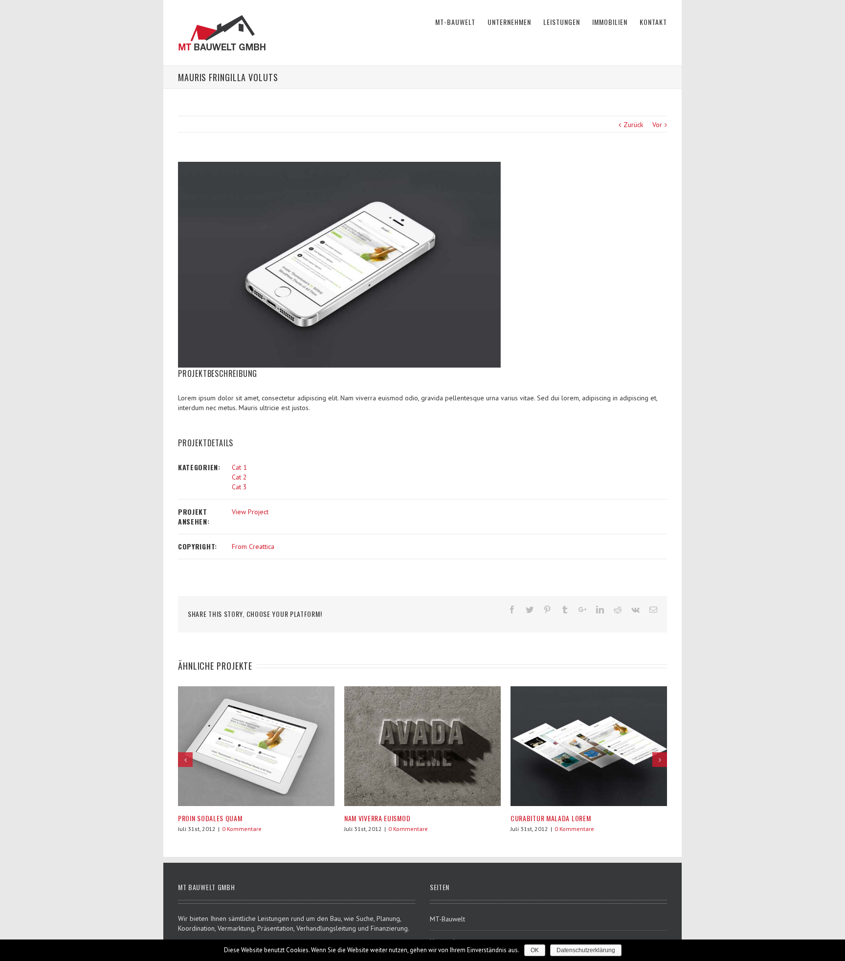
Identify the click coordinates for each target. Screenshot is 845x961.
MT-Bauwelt (447, 919)
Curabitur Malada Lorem (551, 818)
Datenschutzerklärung (585, 950)
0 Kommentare (242, 828)
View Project (250, 511)
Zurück (633, 124)
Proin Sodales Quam (210, 818)
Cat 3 (239, 486)
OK (535, 950)
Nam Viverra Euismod (377, 818)
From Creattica (253, 546)
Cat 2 (239, 477)
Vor (657, 124)
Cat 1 (239, 467)
